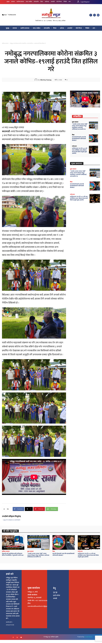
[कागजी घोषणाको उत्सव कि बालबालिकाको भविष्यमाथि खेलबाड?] (93, 138)
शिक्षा (73, 134)
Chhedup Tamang (45, 80)
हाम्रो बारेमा (56, 595)
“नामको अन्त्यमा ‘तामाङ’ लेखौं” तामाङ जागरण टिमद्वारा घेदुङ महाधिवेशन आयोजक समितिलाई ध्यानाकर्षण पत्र (80, 126)
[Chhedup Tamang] (36, 79)
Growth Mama (88, 637)
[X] (94, 15)
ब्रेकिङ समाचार (5, 43)
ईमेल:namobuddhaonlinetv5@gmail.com (40, 605)
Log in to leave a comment (11, 520)
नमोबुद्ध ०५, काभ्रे (33, 592)
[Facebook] (90, 15)
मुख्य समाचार (75, 122)
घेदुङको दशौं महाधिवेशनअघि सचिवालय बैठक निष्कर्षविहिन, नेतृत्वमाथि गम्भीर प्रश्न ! (13, 554)
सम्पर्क (55, 598)
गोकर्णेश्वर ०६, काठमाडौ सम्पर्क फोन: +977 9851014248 (37, 599)
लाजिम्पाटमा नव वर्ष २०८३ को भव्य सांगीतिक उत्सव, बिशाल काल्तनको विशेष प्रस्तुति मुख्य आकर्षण (79, 150)
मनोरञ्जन (74, 146)
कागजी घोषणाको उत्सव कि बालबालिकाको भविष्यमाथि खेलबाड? (79, 139)
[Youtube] (98, 15)
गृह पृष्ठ (55, 592)
